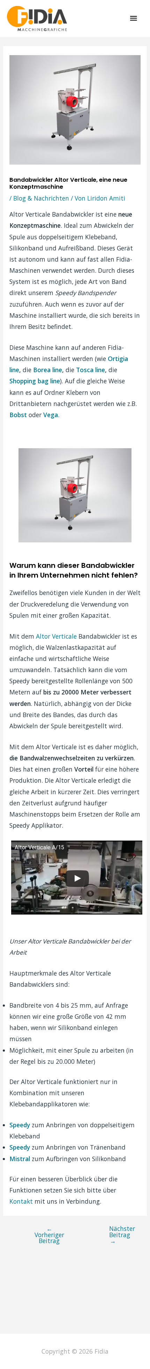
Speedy (19, 1125)
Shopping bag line (34, 381)
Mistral (19, 1158)
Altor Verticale (56, 636)
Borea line (47, 370)
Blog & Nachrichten (41, 198)
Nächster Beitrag (117, 1235)
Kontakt (22, 1201)
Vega (50, 415)
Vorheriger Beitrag (49, 1235)
